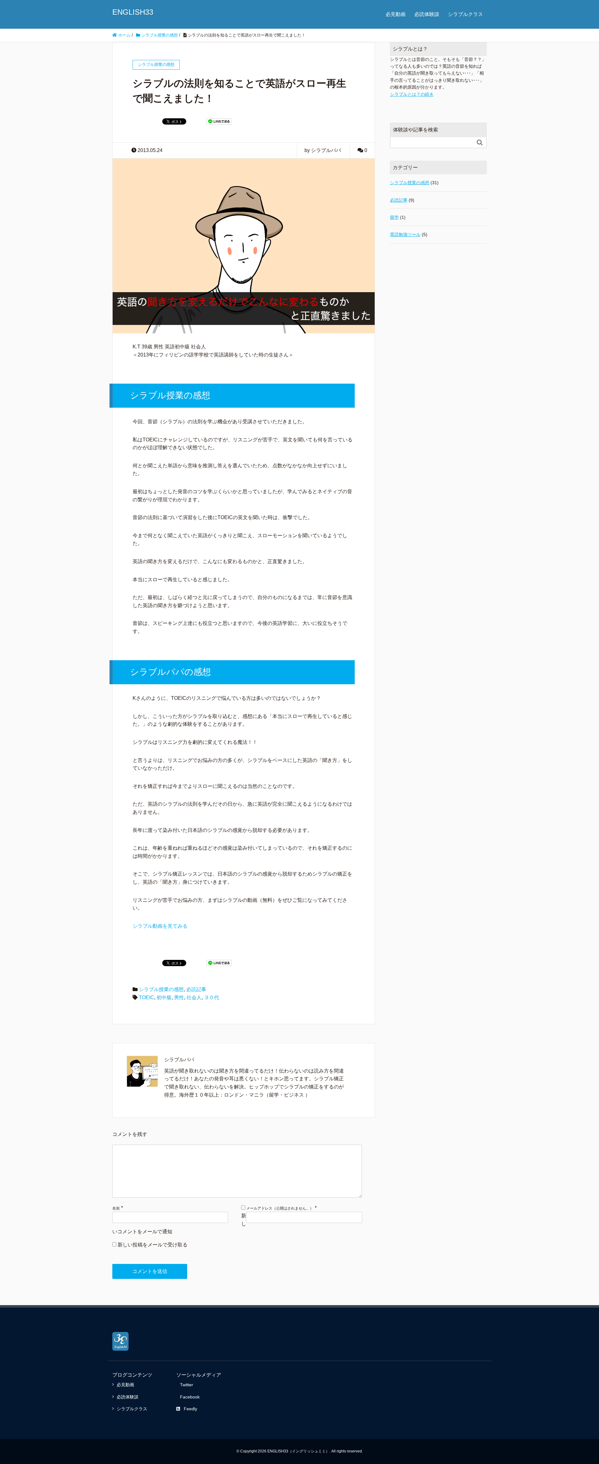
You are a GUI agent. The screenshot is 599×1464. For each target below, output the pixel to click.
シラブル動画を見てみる (160, 926)
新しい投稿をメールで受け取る (152, 1244)
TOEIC (146, 997)
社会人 (194, 997)
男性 (179, 997)
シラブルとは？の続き (412, 94)
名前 (116, 1208)
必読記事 (196, 989)
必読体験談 (426, 14)
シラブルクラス (465, 14)
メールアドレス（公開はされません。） (280, 1208)
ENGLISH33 (132, 12)
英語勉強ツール (405, 234)
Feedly (190, 1408)
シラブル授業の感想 (161, 989)
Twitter (186, 1384)
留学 (394, 217)
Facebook (190, 1396)
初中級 (164, 997)
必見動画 (396, 14)
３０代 (211, 997)
